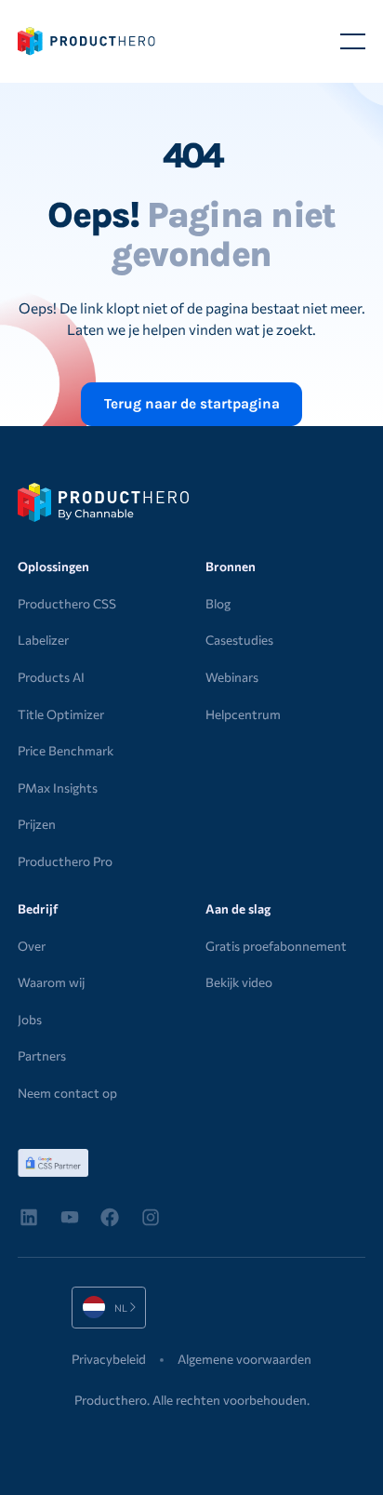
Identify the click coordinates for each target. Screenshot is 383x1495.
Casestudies (239, 639)
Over (32, 946)
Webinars (231, 677)
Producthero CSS (67, 603)
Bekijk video (238, 982)
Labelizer (43, 639)
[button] (352, 41)
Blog (218, 603)
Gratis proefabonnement (276, 946)
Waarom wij (51, 982)
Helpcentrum (243, 714)
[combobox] (109, 1307)
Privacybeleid (109, 1359)
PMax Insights (58, 787)
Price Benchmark (65, 750)
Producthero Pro (65, 861)
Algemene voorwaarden (244, 1359)
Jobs (30, 1019)
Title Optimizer (61, 714)
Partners (42, 1055)
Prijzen (37, 824)
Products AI (51, 677)
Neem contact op (67, 1093)
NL (94, 1307)
